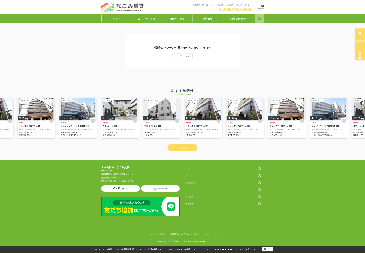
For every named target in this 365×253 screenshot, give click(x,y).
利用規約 (175, 234)
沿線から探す (177, 18)
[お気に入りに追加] (9, 121)
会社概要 (207, 18)
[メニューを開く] (259, 18)
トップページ (191, 169)
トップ (116, 18)
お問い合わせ (238, 18)
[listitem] (120, 118)
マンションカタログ (158, 234)
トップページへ (182, 56)
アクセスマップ (192, 196)
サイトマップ (211, 234)
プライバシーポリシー (192, 234)
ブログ (188, 190)
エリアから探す (147, 18)
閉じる (267, 249)
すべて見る (182, 148)
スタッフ (189, 176)
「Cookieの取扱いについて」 (230, 249)
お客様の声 (190, 183)
